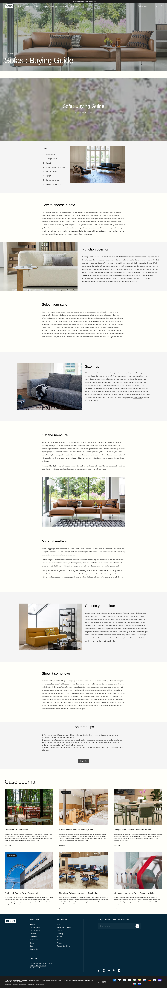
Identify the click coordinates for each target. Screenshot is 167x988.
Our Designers (35, 927)
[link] (41, 963)
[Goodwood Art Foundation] (29, 807)
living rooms (137, 397)
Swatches (33, 937)
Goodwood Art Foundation (16, 830)
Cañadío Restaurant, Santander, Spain (76, 830)
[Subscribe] (137, 926)
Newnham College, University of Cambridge (78, 893)
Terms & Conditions (63, 946)
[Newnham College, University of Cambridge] (83, 870)
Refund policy (8, 984)
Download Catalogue (64, 927)
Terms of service (22, 984)
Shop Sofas (83, 761)
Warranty (60, 940)
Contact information (40, 984)
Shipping (60, 934)
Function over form (96, 249)
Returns (59, 937)
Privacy (59, 943)
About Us (33, 924)
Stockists (33, 934)
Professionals (34, 940)
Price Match (56, 742)
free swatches (63, 735)
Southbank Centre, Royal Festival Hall (21, 893)
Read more (8, 845)
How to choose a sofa (58, 205)
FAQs (58, 924)
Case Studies (66, 792)
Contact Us (33, 949)
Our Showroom (35, 930)
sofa (76, 212)
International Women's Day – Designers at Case (135, 893)
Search (59, 930)
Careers (32, 943)
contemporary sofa (78, 318)
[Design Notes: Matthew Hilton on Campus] (138, 807)
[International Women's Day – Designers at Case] (138, 870)
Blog (31, 946)
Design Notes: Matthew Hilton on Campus (132, 830)
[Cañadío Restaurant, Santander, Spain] (83, 807)
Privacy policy (15, 984)
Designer (119, 792)
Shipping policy (31, 984)
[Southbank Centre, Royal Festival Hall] (29, 870)
